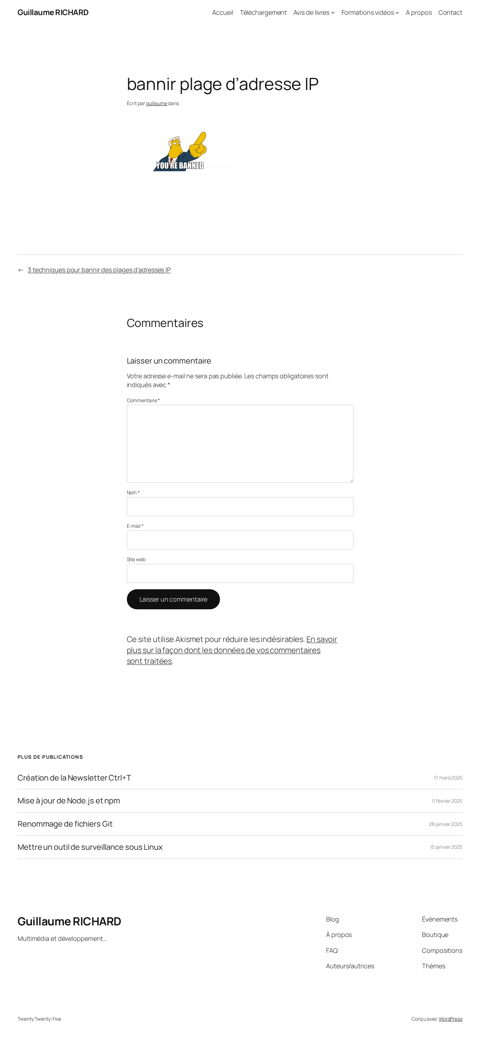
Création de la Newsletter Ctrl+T (74, 777)
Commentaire (143, 400)
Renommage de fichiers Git (65, 824)
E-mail (135, 525)
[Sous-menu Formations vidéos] (397, 12)
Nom (133, 492)
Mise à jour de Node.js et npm (69, 800)
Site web (136, 559)
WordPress (450, 1018)
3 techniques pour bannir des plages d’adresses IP (99, 269)
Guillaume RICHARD (53, 12)
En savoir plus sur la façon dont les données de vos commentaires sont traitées (232, 650)
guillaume (156, 103)
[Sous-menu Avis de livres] (333, 12)
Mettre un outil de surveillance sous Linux (90, 847)
